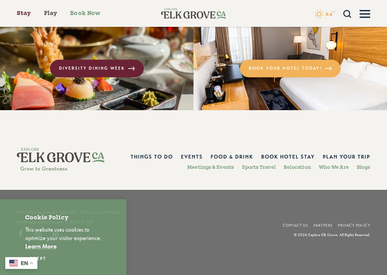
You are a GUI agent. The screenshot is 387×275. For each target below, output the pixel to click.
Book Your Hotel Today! (285, 68)
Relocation (297, 167)
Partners (323, 225)
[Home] (193, 13)
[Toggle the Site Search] (347, 13)
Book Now (85, 13)
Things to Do (152, 157)
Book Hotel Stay (288, 157)
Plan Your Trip (346, 157)
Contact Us (295, 225)
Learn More (41, 246)
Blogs (363, 167)
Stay (24, 13)
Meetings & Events (210, 167)
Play (51, 13)
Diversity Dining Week (92, 68)
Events (192, 157)
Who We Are (334, 167)
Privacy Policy (354, 225)
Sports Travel (259, 167)
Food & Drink (232, 157)
